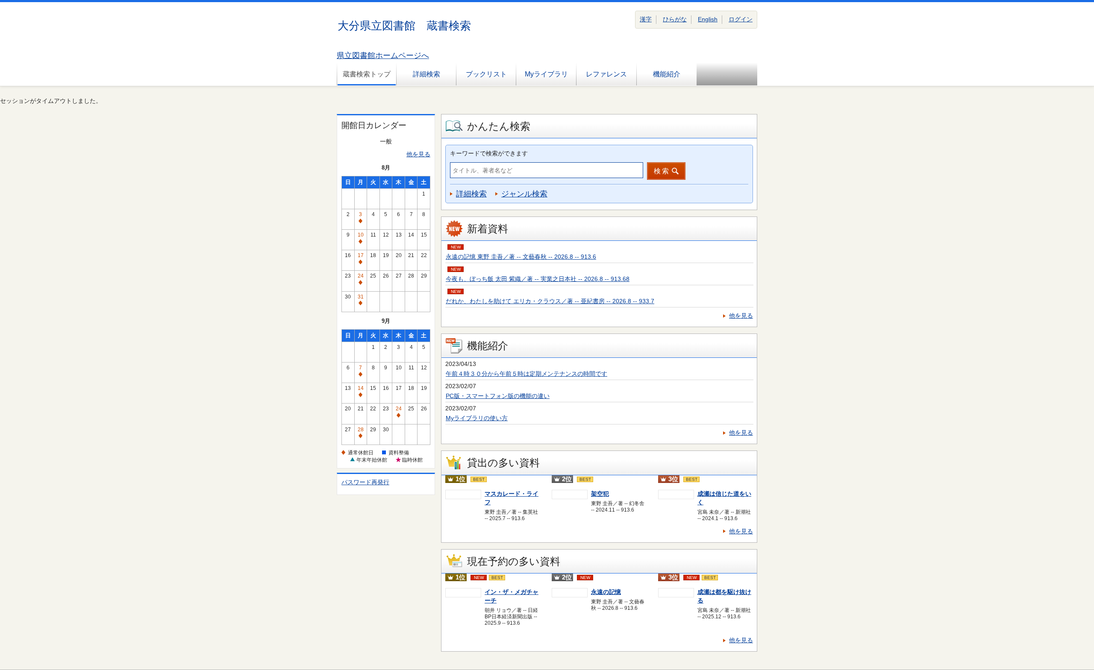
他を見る (418, 154)
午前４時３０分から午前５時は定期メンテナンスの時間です (526, 373)
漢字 (646, 19)
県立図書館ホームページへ (383, 55)
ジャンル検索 (524, 194)
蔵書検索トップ (367, 74)
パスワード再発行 (365, 482)
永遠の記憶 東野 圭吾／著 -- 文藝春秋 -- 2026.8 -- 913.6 (521, 256)
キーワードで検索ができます (489, 153)
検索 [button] (662, 171)
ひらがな (675, 19)
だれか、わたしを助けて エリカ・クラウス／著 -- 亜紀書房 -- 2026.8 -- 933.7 (550, 301)
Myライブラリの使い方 (477, 418)
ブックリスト (486, 74)
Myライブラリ (546, 74)
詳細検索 (426, 74)
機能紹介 (666, 74)
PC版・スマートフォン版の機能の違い (498, 395)
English (708, 19)
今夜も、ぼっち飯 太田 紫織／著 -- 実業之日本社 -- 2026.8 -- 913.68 (537, 278)
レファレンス (606, 74)
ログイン (741, 19)
